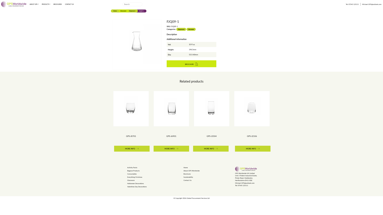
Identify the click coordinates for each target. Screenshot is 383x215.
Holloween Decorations (135, 183)
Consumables (132, 174)
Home (115, 11)
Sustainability (188, 177)
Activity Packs (132, 167)
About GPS (33, 4)
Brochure (189, 64)
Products (45, 4)
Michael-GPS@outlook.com (244, 183)
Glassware (123, 11)
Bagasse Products (133, 171)
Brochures (57, 4)
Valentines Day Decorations (137, 187)
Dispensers (132, 11)
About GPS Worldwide (192, 171)
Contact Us (69, 4)
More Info (130, 148)
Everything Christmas (134, 177)
